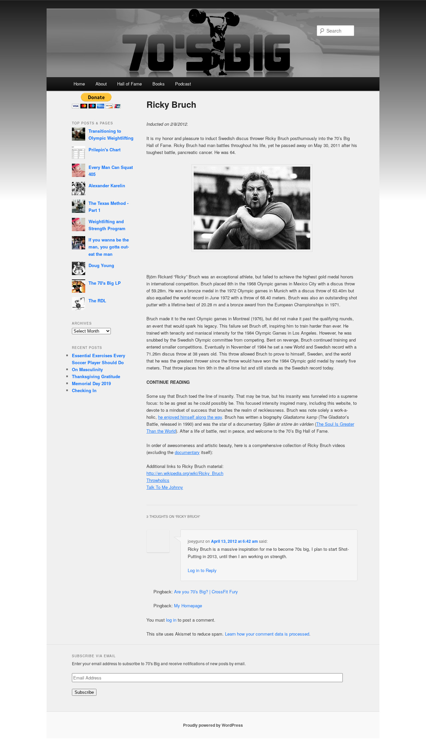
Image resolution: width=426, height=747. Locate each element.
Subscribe (84, 692)
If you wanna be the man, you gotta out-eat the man (109, 246)
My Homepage (188, 605)
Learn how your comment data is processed (267, 634)
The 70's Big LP (105, 283)
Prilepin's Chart (104, 149)
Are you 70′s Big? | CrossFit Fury (206, 591)
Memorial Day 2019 (91, 383)
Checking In (84, 390)
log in (171, 620)
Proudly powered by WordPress (213, 725)
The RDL (97, 300)
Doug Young (101, 265)
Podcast (183, 83)
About (101, 83)
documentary (187, 452)
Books (158, 83)
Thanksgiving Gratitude (96, 376)
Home (79, 83)
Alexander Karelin (107, 185)
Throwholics (157, 480)
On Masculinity (87, 369)
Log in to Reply (202, 570)
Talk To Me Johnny (164, 487)
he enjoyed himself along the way (190, 417)
